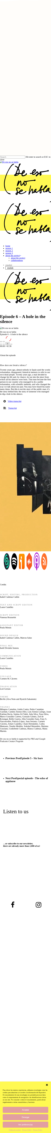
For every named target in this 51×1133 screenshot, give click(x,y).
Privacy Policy (27, 1130)
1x (7, 344)
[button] (47, 1085)
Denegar (25, 1117)
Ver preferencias (25, 1124)
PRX (33, 739)
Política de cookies (15, 1130)
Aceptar (25, 1110)
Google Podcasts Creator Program (22, 740)
